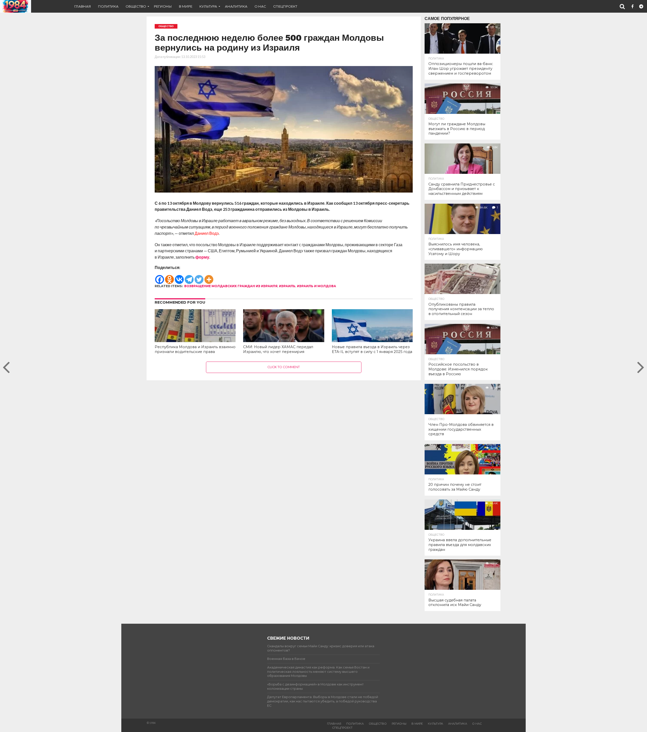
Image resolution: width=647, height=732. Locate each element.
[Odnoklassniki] (169, 277)
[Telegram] (189, 277)
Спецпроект (285, 6)
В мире (185, 6)
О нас (260, 6)
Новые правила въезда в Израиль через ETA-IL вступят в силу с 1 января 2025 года (372, 349)
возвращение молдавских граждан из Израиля (231, 286)
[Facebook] (159, 277)
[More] (208, 277)
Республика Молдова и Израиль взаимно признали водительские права (195, 349)
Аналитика (236, 6)
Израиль (287, 286)
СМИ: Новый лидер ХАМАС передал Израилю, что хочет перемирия (278, 349)
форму (202, 257)
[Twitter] (199, 277)
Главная (82, 6)
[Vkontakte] (179, 277)
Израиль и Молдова (316, 286)
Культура (208, 6)
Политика (108, 6)
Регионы (163, 6)
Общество (136, 6)
